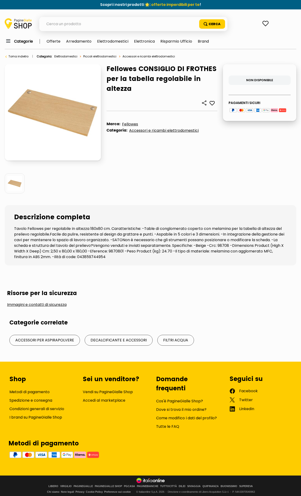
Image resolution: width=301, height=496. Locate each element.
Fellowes (130, 124)
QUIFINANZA (210, 486)
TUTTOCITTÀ (168, 486)
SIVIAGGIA (194, 486)
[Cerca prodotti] (212, 24)
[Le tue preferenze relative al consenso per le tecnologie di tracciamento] (292, 487)
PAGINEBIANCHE (147, 486)
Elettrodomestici (65, 56)
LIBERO (53, 486)
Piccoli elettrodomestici (99, 56)
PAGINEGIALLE (83, 486)
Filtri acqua (175, 340)
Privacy (79, 491)
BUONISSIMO (229, 486)
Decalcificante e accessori (119, 340)
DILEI (182, 486)
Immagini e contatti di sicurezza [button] (37, 305)
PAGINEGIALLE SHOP (108, 486)
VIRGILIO (66, 486)
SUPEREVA (246, 486)
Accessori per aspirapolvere (44, 340)
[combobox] (133, 24)
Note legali (67, 491)
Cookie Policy (94, 491)
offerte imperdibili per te (175, 4)
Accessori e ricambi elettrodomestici (149, 56)
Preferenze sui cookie (117, 491)
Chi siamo (53, 491)
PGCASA (129, 486)
